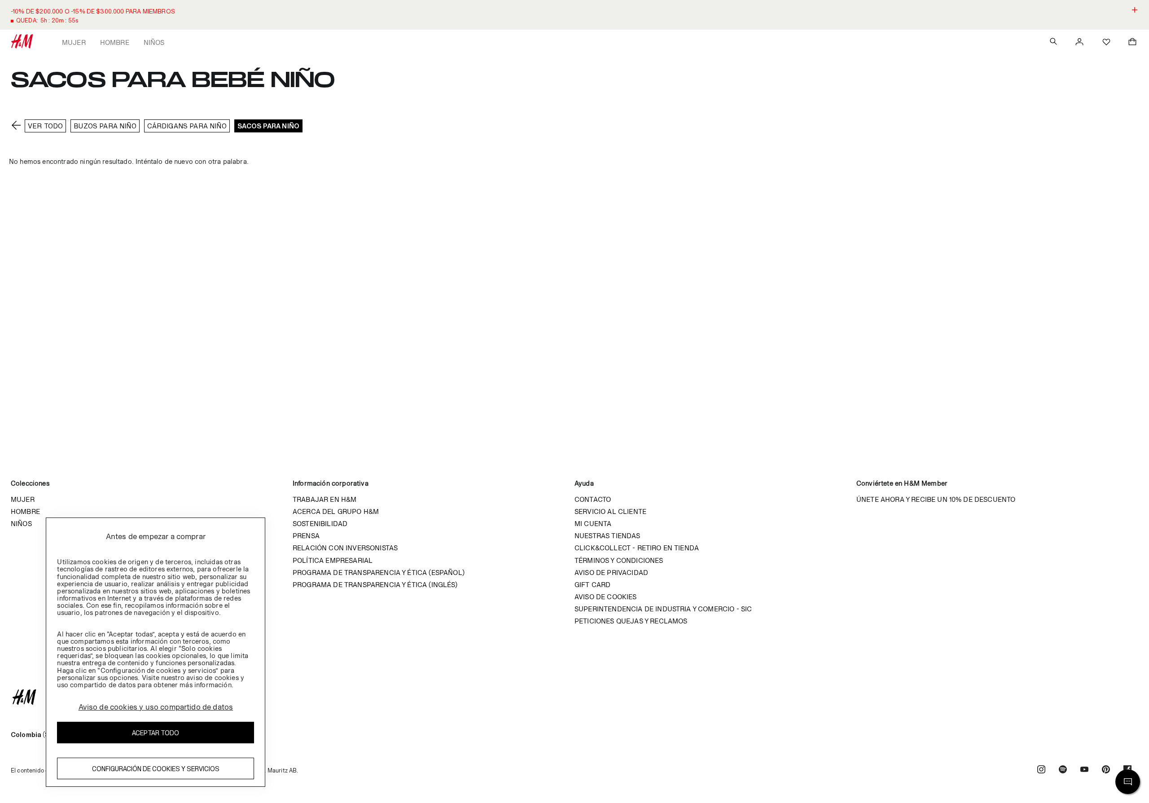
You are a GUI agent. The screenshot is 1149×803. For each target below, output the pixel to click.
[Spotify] (1063, 770)
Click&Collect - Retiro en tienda (636, 548)
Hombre (114, 42)
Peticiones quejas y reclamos (630, 621)
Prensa (306, 536)
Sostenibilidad (320, 523)
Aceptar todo (155, 733)
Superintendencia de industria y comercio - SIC (663, 609)
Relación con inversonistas (345, 548)
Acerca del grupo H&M (336, 511)
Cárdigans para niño (187, 126)
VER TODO (45, 126)
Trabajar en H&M (324, 499)
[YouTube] (1084, 770)
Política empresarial (333, 560)
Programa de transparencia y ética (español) (379, 572)
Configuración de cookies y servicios (155, 768)
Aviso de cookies (605, 597)
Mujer (74, 42)
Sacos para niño (268, 126)
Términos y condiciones (618, 560)
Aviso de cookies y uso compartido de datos (156, 707)
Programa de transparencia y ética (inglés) (375, 584)
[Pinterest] (1106, 770)
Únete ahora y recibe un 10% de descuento (935, 499)
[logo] (574, 697)
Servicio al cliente (610, 511)
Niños (154, 42)
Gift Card (592, 584)
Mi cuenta (592, 523)
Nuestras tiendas (607, 536)
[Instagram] (1041, 770)
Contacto (592, 499)
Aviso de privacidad (611, 572)
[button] (574, 15)
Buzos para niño (105, 126)
